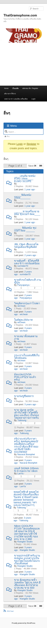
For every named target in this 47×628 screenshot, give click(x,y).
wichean (21, 306)
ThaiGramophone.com (20, 15)
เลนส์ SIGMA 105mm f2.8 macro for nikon (26, 469)
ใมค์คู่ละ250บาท (23, 319)
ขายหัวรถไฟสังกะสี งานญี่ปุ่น (27, 281)
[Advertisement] (23, 64)
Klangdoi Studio (25, 541)
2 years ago (30, 255)
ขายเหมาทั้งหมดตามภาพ (26, 337)
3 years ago (30, 404)
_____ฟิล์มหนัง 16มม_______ (22, 196)
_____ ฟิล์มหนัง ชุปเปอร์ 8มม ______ (25, 229)
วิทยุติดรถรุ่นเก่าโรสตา (27, 303)
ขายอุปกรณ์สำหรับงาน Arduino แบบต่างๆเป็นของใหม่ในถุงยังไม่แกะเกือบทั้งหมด (27, 559)
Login (33, 99)
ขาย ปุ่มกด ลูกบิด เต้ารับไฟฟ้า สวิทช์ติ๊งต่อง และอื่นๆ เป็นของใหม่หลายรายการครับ (26, 413)
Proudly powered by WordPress (23, 623)
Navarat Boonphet (26, 454)
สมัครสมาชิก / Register (30, 88)
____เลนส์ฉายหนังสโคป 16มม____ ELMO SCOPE (24, 178)
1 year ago (29, 189)
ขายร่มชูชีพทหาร (24, 396)
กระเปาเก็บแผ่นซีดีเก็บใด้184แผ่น (27, 356)
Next (31, 165)
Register (31, 143)
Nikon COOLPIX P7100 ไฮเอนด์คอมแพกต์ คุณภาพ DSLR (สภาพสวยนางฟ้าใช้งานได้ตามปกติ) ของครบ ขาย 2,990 (27, 532)
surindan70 (22, 266)
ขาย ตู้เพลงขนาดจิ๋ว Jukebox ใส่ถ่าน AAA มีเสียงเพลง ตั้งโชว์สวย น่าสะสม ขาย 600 (27, 583)
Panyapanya (23, 285)
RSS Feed (10, 611)
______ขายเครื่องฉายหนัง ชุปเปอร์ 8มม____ (27, 212)
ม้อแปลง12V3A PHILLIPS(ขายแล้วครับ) (25, 377)
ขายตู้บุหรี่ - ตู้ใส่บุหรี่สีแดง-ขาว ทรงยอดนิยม (27, 262)
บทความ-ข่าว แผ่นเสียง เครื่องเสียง (16, 99)
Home (6, 88)
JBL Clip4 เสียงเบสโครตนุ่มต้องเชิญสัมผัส (26, 245)
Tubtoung (21, 420)
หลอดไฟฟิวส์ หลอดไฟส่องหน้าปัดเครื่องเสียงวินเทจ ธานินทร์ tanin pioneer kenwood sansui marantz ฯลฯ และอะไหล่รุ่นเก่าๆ (26, 498)
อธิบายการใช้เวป (10, 93)
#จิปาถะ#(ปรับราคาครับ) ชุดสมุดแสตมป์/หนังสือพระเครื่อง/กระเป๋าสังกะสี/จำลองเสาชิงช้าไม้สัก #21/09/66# (26, 445)
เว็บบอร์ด (15, 88)
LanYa (20, 473)
